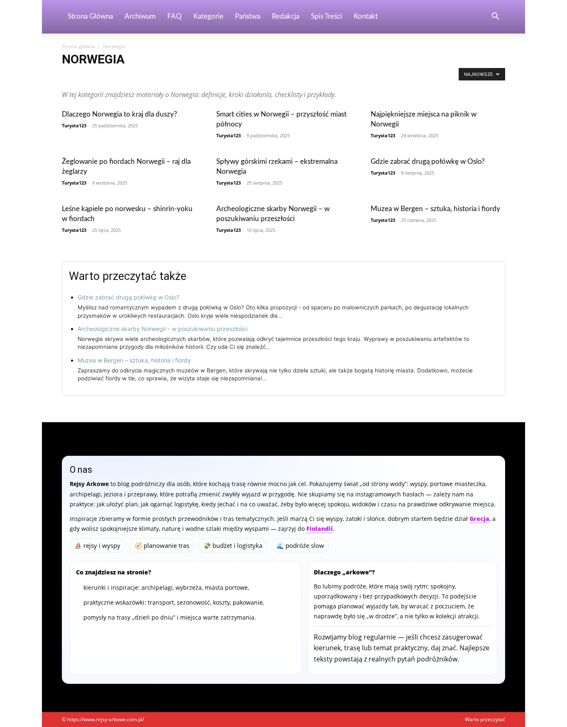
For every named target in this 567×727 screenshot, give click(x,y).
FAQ (174, 16)
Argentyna (121, 76)
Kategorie (208, 16)
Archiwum (140, 16)
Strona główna (78, 46)
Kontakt (366, 16)
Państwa (247, 16)
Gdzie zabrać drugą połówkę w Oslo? (428, 161)
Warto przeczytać (485, 719)
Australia (203, 76)
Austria (229, 76)
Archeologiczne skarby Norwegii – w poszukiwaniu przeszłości (162, 328)
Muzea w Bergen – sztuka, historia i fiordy (435, 208)
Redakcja (285, 16)
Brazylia (253, 76)
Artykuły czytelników (163, 76)
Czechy (330, 76)
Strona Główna (90, 16)
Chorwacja (303, 76)
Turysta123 (74, 125)
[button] (495, 17)
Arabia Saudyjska (83, 76)
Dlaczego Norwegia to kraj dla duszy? (119, 114)
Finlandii (319, 528)
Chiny (277, 76)
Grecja (479, 519)
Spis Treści (326, 16)
